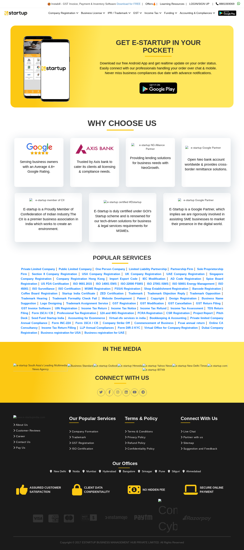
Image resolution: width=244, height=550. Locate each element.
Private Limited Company (38, 269)
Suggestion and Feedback (199, 448)
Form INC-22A (61, 323)
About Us (21, 424)
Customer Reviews (27, 430)
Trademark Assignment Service (87, 303)
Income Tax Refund (153, 308)
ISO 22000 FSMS (132, 283)
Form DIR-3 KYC (129, 327)
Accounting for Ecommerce (86, 318)
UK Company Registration (143, 274)
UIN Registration (66, 308)
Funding (169, 12)
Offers (149, 3)
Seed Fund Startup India (47, 318)
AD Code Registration (185, 278)
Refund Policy (136, 442)
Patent (141, 298)
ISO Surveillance (43, 288)
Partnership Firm (182, 269)
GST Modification (152, 303)
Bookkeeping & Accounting (168, 318)
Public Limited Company (75, 269)
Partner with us (192, 437)
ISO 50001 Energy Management (193, 283)
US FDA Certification (55, 283)
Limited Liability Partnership (148, 269)
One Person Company (110, 269)
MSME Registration (98, 288)
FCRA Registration (150, 313)
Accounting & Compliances (196, 12)
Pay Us (20, 447)
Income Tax (151, 12)
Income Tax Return (94, 308)
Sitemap (188, 442)
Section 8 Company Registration (54, 274)
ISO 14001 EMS (106, 283)
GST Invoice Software (36, 308)
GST (136, 12)
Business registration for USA (61, 332)
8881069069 (226, 3)
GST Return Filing (208, 303)
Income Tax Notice (123, 308)
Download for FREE (128, 3)
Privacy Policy (136, 437)
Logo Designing (51, 303)
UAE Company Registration (185, 274)
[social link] (101, 392)
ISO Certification (69, 288)
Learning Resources (172, 3)
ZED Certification (112, 293)
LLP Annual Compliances (97, 327)
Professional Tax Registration (76, 313)
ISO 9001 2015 (82, 283)
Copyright (157, 298)
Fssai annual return (191, 323)
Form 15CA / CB (42, 313)
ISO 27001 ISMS (158, 283)
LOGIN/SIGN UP (199, 3)
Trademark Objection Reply (166, 293)
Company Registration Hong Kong (80, 278)
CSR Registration (177, 313)
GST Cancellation (180, 303)
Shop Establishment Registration (166, 288)
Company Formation (84, 431)
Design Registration (183, 298)
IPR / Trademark (118, 12)
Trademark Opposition (205, 293)
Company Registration (62, 12)
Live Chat (189, 431)
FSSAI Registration (127, 288)
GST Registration (124, 303)
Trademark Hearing (34, 298)
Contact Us (22, 441)
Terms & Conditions (140, 431)
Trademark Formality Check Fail (74, 298)
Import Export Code (123, 278)
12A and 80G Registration (117, 313)
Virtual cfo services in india (127, 318)
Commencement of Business (154, 323)
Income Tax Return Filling (59, 327)
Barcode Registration (206, 288)
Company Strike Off (116, 323)
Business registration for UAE (104, 332)
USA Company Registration (101, 274)
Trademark (135, 293)
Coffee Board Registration (39, 293)
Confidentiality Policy (141, 448)
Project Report (203, 313)
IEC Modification (154, 278)
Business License (92, 12)
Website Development (117, 298)
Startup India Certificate (78, 293)
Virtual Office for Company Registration (171, 327)
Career (20, 436)
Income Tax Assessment (187, 308)
